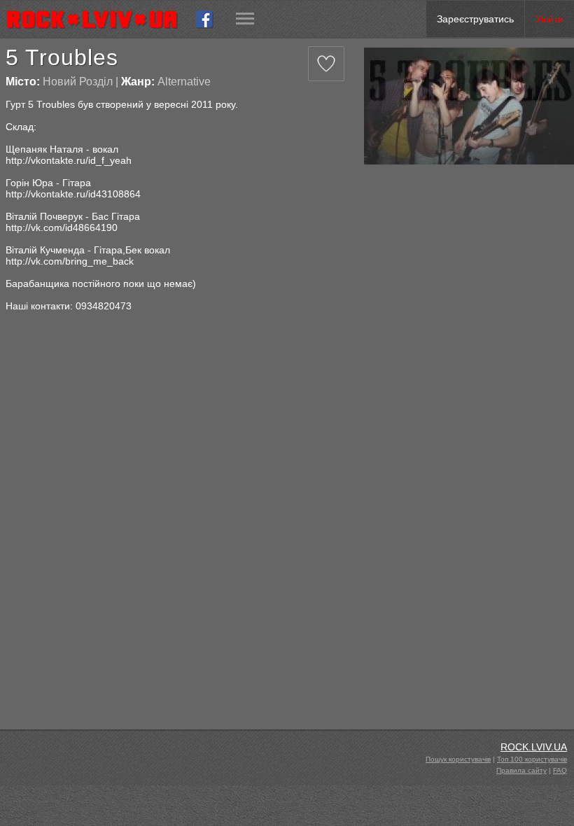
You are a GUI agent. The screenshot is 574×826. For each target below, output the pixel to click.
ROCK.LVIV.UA (533, 746)
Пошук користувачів (458, 759)
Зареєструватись (475, 18)
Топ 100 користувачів (532, 759)
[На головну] (97, 19)
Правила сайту (521, 770)
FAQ (560, 770)
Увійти (550, 18)
